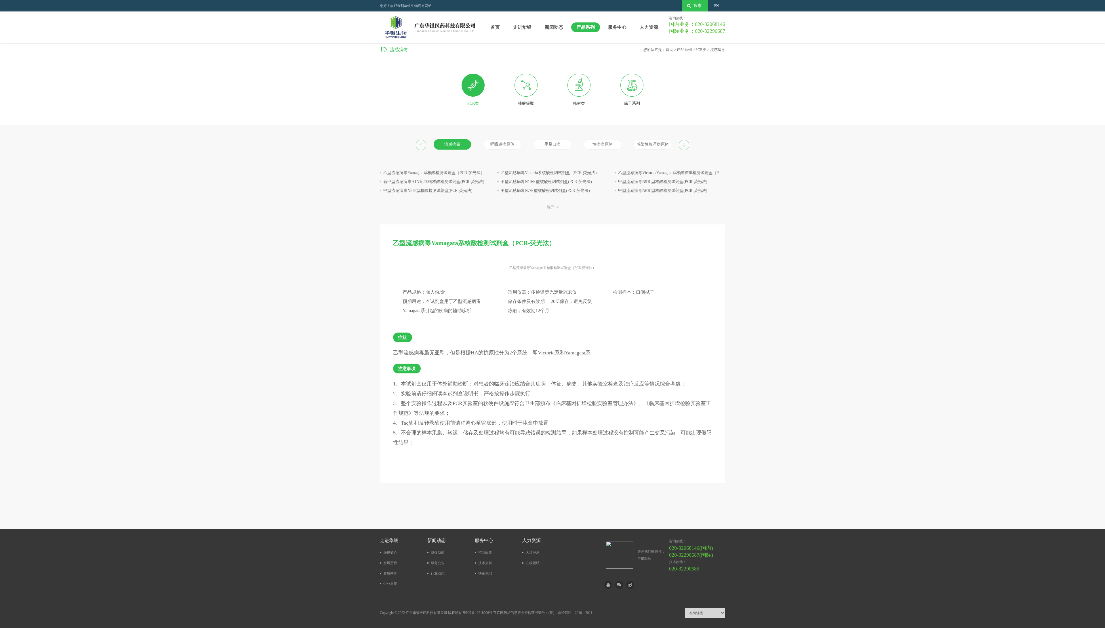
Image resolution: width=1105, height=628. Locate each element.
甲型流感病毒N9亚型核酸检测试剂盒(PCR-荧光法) (662, 182)
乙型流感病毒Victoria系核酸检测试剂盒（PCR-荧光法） (550, 173)
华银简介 (390, 553)
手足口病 (552, 144)
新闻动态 (554, 27)
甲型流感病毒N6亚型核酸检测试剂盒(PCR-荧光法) (662, 190)
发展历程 (390, 563)
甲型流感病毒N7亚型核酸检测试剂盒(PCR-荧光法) (545, 190)
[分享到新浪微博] (630, 585)
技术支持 (485, 563)
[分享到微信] (619, 585)
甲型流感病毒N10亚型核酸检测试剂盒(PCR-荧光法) (546, 182)
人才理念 (533, 553)
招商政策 (485, 553)
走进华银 (522, 27)
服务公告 (438, 563)
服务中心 (617, 27)
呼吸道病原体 (502, 144)
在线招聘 (533, 563)
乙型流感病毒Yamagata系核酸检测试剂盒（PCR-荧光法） (434, 173)
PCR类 (701, 49)
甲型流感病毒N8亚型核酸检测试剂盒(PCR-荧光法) (428, 190)
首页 (495, 27)
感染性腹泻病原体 (653, 144)
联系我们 (485, 573)
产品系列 (585, 27)
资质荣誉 (390, 573)
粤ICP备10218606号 (477, 613)
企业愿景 (390, 584)
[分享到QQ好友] (608, 585)
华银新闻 (438, 553)
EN (716, 6)
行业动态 (438, 573)
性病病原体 (602, 144)
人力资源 (649, 27)
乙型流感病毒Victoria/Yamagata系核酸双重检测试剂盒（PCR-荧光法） (680, 173)
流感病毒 (717, 49)
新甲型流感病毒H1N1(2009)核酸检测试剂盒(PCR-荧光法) (433, 182)
